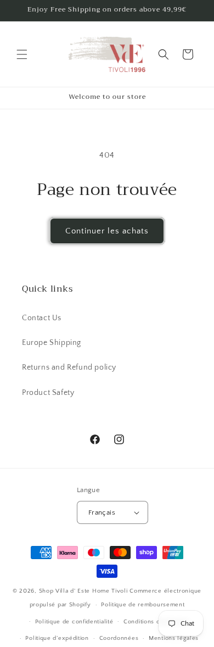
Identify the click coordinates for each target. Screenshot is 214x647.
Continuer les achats (107, 231)
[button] (22, 54)
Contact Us (41, 318)
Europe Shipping (51, 342)
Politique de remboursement (142, 604)
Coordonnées (119, 638)
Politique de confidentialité (74, 621)
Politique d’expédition (56, 638)
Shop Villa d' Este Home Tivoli (84, 591)
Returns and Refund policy (69, 367)
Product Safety (48, 392)
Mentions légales (174, 638)
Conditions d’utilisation (156, 621)
